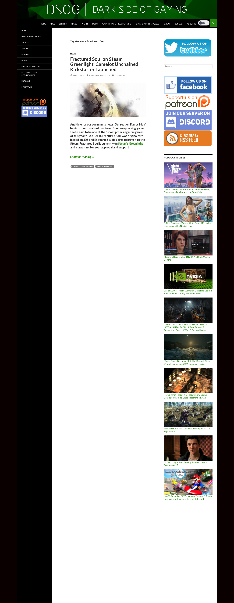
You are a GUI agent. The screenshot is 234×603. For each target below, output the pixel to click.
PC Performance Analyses (147, 24)
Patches (84, 24)
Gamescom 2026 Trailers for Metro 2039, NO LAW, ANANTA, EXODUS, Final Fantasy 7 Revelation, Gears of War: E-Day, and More (186, 327)
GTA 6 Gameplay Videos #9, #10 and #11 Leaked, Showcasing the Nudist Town (188, 224)
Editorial (25, 81)
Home (43, 24)
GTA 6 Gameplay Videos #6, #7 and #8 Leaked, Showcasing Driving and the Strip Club (187, 191)
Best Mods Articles (30, 66)
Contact (178, 24)
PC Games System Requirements (116, 24)
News (52, 24)
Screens (63, 24)
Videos (74, 24)
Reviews (166, 24)
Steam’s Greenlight (130, 143)
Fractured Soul (105, 166)
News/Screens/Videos (31, 37)
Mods (95, 24)
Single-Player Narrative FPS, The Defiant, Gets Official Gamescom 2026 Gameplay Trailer (187, 362)
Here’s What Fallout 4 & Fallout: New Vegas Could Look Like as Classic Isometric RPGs (185, 396)
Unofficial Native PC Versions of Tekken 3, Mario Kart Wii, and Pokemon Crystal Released (188, 497)
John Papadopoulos (99, 75)
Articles (25, 43)
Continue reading (82, 157)
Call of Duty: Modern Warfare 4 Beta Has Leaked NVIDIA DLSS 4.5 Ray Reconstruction (188, 292)
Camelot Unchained (83, 166)
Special (24, 48)
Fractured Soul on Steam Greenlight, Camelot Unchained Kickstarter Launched (104, 64)
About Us (191, 24)
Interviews (26, 87)
